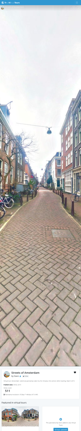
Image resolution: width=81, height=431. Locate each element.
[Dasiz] (20, 429)
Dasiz (16, 376)
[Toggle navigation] (77, 2)
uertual (12, 2)
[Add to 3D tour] (60, 419)
